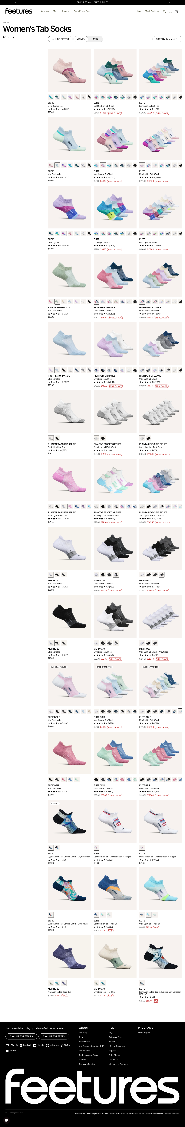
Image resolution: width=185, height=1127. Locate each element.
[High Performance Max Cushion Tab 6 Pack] (160, 275)
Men (55, 11)
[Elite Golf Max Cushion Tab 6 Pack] (160, 684)
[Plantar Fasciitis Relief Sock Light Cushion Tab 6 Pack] (160, 480)
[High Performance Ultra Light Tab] (69, 343)
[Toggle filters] (60, 39)
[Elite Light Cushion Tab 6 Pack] (160, 70)
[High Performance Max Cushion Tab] (69, 275)
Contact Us (113, 1060)
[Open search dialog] (164, 11)
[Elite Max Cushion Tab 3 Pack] (115, 138)
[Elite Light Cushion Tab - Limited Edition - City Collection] (69, 821)
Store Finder (84, 1042)
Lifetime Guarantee (117, 1046)
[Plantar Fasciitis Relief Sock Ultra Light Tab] (69, 411)
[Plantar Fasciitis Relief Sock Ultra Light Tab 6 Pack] (160, 411)
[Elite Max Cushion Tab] (69, 138)
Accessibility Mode (172, 1113)
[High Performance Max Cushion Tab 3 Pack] (115, 275)
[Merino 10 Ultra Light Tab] (69, 616)
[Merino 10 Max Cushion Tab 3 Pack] (115, 548)
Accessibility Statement (154, 1113)
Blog (81, 1037)
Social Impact (144, 1033)
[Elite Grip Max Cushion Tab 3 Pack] (115, 753)
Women (45, 11)
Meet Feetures (152, 11)
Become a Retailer (87, 1064)
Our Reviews (84, 1051)
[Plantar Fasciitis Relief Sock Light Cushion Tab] (69, 480)
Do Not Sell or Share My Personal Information (127, 1113)
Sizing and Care (115, 1037)
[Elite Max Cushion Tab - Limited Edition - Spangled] (160, 821)
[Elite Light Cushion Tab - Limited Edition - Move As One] (69, 888)
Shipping (112, 1051)
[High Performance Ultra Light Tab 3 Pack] (115, 343)
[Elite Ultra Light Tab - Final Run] (160, 888)
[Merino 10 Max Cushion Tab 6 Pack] (160, 548)
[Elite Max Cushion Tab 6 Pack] (160, 138)
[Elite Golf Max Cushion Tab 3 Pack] (115, 684)
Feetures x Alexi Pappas (89, 1055)
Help (138, 11)
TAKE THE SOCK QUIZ (100, 2)
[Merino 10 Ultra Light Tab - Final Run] (115, 956)
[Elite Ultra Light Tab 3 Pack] (115, 207)
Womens (6, 22)
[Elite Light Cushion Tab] (69, 70)
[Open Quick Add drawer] (85, 86)
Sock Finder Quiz (82, 11)
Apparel (65, 11)
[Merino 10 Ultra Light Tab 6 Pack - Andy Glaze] (160, 616)
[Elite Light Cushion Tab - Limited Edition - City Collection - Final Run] (160, 956)
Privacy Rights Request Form (97, 1113)
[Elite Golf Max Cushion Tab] (69, 684)
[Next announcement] (169, 2)
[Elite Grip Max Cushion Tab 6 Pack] (160, 753)
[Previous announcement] (16, 2)
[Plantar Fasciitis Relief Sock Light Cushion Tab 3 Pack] (115, 480)
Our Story (83, 1033)
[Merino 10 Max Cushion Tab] (69, 548)
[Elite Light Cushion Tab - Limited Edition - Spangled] (115, 821)
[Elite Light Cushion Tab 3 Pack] (115, 70)
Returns (112, 1042)
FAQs (111, 1033)
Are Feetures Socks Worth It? (91, 1046)
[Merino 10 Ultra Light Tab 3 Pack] (115, 616)
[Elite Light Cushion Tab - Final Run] (115, 888)
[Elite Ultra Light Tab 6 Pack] (160, 207)
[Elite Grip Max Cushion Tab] (69, 753)
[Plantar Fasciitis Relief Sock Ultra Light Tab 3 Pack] (115, 411)
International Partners (118, 1064)
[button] (176, 12)
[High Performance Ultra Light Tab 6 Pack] (160, 343)
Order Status (114, 1055)
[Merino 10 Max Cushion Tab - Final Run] (69, 956)
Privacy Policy (80, 1113)
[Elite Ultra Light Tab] (69, 207)
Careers (82, 1060)
